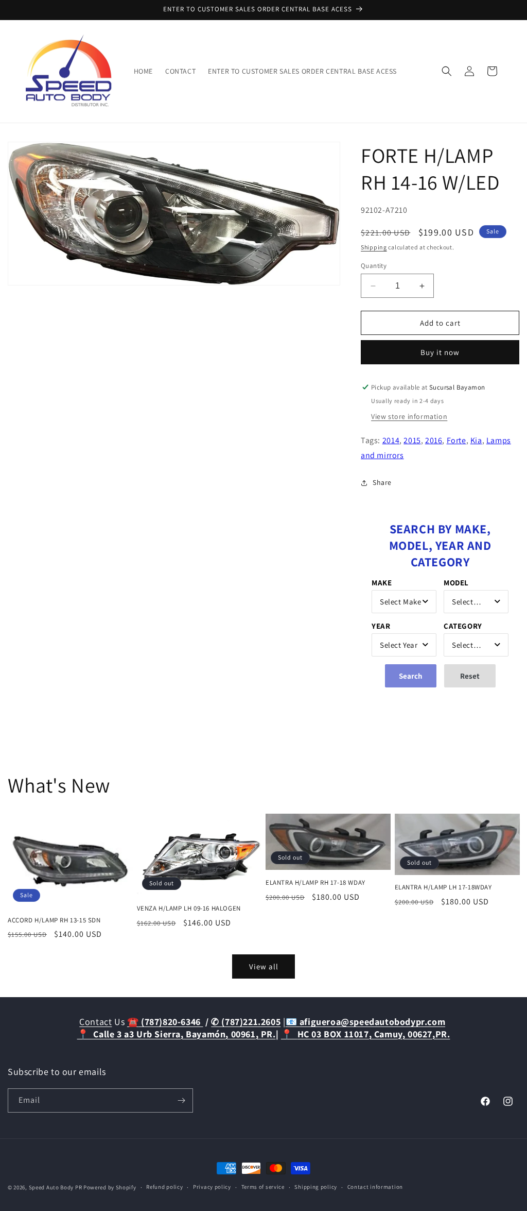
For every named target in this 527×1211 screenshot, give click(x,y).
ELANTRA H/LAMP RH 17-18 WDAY (315, 883)
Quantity (374, 265)
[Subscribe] (181, 1100)
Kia (476, 440)
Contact (95, 1022)
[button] (446, 71)
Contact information (375, 1186)
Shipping (374, 247)
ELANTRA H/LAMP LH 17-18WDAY (443, 887)
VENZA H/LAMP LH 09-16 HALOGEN (189, 908)
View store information (409, 416)
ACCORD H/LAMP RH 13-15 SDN (54, 920)
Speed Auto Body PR (55, 1187)
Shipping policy (315, 1186)
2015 (411, 440)
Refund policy (164, 1186)
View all (263, 966)
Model (456, 582)
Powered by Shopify (109, 1187)
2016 (433, 440)
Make (382, 582)
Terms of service (263, 1186)
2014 (390, 440)
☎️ (165, 1022)
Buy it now (440, 352)
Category (463, 626)
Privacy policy (212, 1186)
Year (381, 626)
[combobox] (404, 601)
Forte (456, 440)
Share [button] (382, 482)
